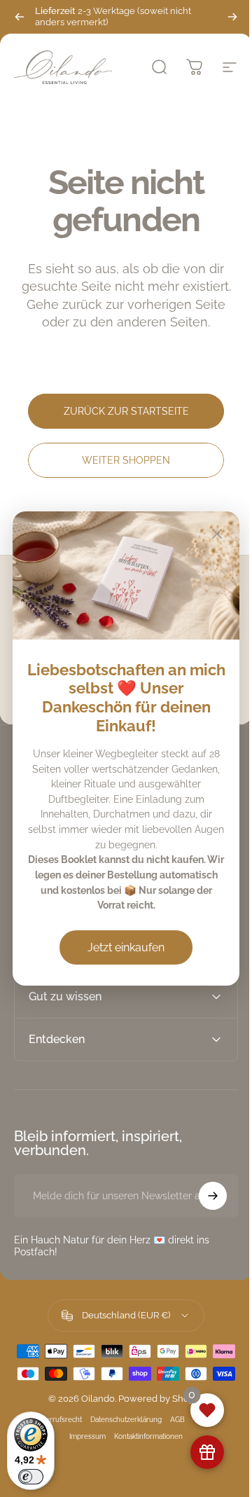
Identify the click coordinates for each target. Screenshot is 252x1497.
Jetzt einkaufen (126, 947)
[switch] (30, 1476)
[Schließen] (217, 534)
